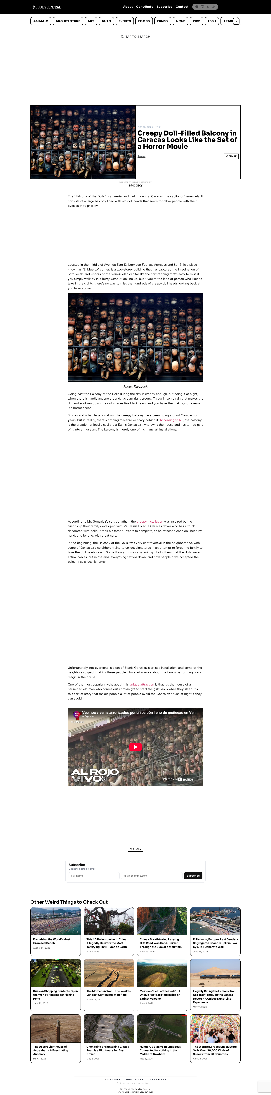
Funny (162, 21)
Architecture (68, 21)
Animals (40, 21)
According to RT (171, 420)
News (180, 21)
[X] (207, 6)
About (128, 7)
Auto (106, 21)
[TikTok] (213, 6)
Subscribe (164, 7)
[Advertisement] (135, 70)
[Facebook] (196, 6)
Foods (144, 21)
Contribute (144, 7)
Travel (229, 21)
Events (125, 21)
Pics (196, 21)
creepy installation (150, 521)
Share (233, 156)
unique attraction (141, 684)
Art (91, 21)
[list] (135, 21)
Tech (212, 21)
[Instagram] (202, 6)
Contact (182, 7)
